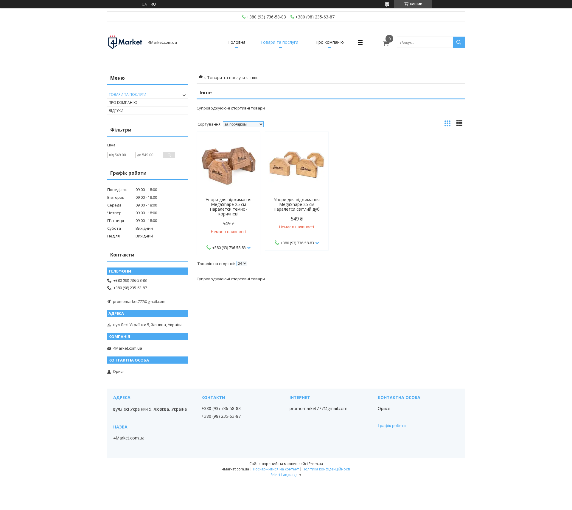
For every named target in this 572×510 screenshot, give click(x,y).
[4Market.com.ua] (125, 42)
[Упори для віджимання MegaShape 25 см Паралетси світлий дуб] (296, 164)
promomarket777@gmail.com (139, 301)
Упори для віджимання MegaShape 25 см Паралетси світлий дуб (296, 204)
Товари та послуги (279, 42)
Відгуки (116, 110)
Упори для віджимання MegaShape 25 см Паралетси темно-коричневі (228, 206)
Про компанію (329, 42)
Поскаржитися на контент (276, 469)
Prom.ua (316, 463)
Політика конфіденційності (326, 469)
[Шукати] (459, 42)
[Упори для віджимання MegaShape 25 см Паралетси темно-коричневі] (228, 164)
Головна (236, 42)
